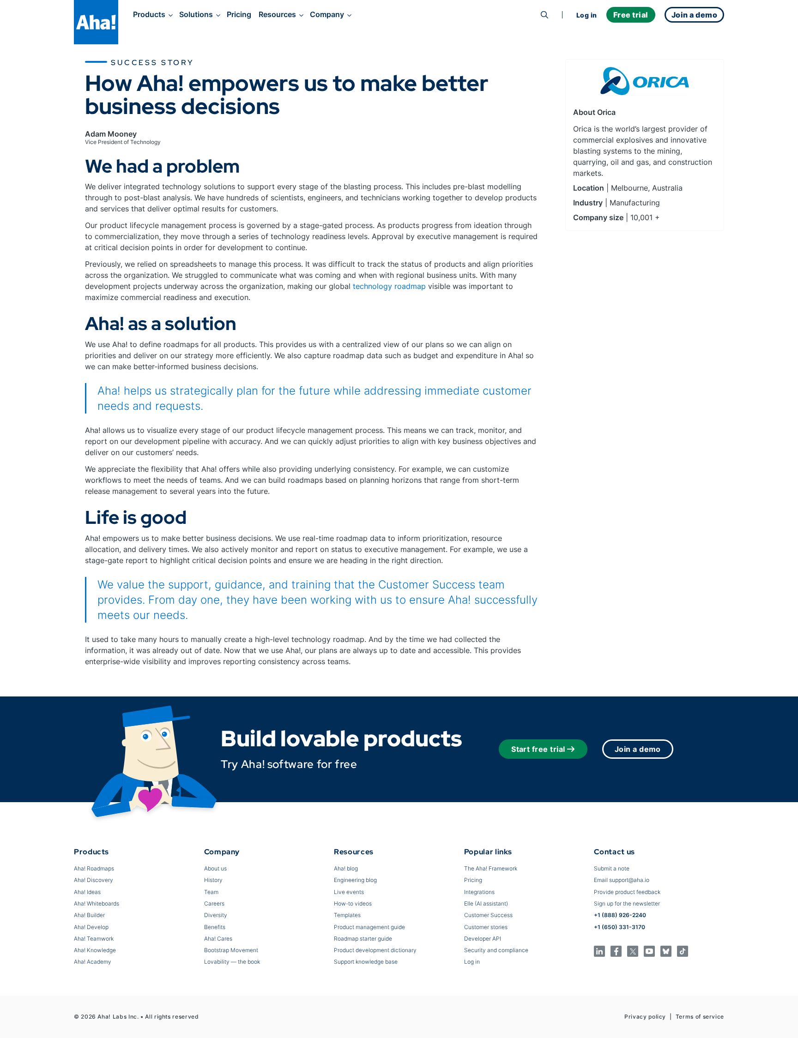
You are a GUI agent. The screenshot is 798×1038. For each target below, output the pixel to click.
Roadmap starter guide (363, 938)
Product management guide (369, 927)
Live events (349, 891)
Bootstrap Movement (231, 950)
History (213, 879)
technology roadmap (389, 286)
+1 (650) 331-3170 (619, 927)
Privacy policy (645, 1016)
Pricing (239, 14)
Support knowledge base (366, 961)
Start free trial (538, 749)
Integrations (479, 891)
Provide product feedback (627, 891)
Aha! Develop (91, 927)
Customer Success (488, 915)
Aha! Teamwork (94, 938)
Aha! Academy (92, 961)
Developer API (482, 938)
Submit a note (611, 868)
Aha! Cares (218, 938)
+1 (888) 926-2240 (620, 915)
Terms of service (700, 1016)
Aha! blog (346, 868)
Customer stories (486, 927)
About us (215, 868)
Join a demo (638, 749)
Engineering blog (355, 879)
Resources (277, 14)
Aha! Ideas (87, 891)
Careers (214, 903)
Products (149, 14)
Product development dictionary (375, 950)
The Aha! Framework (490, 868)
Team (211, 891)
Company (327, 14)
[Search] (544, 14)
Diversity (215, 915)
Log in (586, 15)
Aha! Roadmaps (94, 868)
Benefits (214, 927)
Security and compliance (496, 950)
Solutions (196, 14)
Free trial (630, 14)
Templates (347, 915)
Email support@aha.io (621, 879)
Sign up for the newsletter (627, 903)
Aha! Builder (89, 915)
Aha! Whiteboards (96, 903)
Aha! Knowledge (95, 950)
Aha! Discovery (93, 879)
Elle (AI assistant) (486, 903)
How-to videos (353, 903)
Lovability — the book (232, 961)
